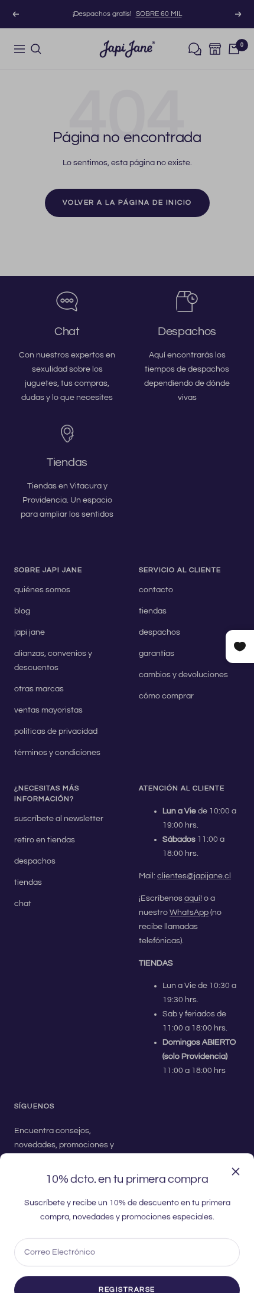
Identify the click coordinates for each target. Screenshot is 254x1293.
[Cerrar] (236, 1137)
